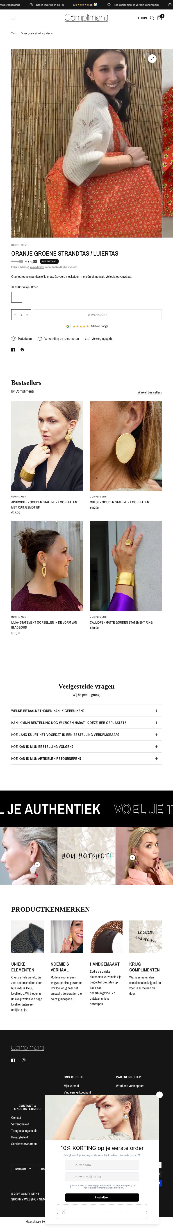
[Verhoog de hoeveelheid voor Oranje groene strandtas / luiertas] (27, 315)
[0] (159, 18)
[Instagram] (27, 1060)
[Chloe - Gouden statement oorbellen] (126, 446)
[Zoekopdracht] (152, 18)
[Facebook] (16, 1060)
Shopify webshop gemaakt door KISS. (40, 1199)
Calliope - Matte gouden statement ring (121, 622)
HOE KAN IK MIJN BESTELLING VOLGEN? (42, 746)
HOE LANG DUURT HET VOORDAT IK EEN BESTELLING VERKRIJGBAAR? (65, 734)
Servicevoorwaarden (24, 1143)
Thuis (14, 33)
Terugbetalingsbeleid (24, 1130)
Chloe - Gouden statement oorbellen (119, 502)
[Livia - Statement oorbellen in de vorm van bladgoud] (47, 566)
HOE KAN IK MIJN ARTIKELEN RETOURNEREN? (46, 758)
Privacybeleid (19, 1137)
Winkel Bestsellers (150, 392)
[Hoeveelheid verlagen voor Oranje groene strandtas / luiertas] (14, 315)
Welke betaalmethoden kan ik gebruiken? (47, 710)
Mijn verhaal (71, 1085)
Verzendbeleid (20, 1124)
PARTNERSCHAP (128, 1077)
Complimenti (20, 496)
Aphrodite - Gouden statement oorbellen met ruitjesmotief (44, 505)
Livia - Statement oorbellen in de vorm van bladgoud (44, 625)
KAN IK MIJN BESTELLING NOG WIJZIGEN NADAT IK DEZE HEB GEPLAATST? (68, 722)
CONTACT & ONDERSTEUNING (27, 1107)
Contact (16, 1117)
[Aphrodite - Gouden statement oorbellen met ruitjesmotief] (47, 446)
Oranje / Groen (16, 297)
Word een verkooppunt (130, 1085)
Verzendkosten (37, 267)
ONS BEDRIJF (74, 1077)
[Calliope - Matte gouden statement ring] (126, 566)
